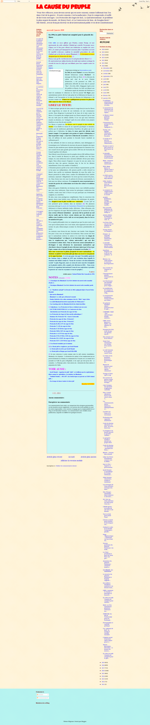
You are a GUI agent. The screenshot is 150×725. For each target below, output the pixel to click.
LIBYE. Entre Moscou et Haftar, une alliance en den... (107, 324)
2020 (103, 66)
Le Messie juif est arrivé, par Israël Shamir (62, 349)
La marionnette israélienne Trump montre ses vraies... (108, 298)
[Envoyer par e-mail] (53, 393)
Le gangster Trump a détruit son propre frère (107, 440)
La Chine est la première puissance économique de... (107, 359)
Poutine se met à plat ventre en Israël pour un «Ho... (108, 148)
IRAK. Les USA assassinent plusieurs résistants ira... (107, 608)
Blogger (84, 721)
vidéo (54, 43)
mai (104, 87)
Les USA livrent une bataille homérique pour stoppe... (108, 283)
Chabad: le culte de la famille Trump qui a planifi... (108, 529)
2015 (103, 673)
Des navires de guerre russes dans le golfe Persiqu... (108, 380)
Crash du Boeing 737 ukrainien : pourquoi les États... (108, 448)
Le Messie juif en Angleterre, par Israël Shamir (64, 346)
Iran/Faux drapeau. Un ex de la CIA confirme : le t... (107, 253)
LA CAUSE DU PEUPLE (63, 8)
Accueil (71, 457)
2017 (103, 668)
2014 (103, 676)
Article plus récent (54, 457)
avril (105, 90)
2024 (103, 55)
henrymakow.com (85, 70)
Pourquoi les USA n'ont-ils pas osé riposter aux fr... (108, 332)
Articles (40, 694)
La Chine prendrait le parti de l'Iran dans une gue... (108, 555)
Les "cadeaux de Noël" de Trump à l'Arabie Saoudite (108, 631)
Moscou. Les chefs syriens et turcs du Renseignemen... (108, 262)
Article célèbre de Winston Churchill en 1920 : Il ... (107, 217)
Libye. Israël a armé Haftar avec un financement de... (107, 184)
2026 (103, 49)
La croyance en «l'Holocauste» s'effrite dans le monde (108, 192)
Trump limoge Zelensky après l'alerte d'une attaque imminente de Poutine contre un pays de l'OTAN (39, 161)
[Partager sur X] (56, 393)
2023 (103, 57)
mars (105, 93)
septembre (106, 76)
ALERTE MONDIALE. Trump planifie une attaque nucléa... (107, 201)
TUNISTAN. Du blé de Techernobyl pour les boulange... (107, 617)
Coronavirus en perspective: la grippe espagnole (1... (108, 125)
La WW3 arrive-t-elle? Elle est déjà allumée (108, 177)
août (105, 79)
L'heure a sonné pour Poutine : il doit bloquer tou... (108, 522)
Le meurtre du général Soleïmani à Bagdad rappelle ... (107, 577)
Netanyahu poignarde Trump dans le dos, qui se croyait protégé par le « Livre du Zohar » (39, 141)
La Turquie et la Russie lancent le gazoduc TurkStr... (108, 433)
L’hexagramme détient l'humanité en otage (108, 276)
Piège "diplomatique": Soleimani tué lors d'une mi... (108, 537)
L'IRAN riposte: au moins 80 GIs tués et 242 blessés (108, 509)
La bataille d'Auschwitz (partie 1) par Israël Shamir (108, 245)
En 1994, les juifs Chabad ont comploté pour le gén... (108, 656)
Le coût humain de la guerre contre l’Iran (108, 351)
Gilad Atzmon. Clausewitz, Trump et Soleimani (107, 480)
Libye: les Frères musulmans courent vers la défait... (108, 459)
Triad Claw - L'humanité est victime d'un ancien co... (107, 344)
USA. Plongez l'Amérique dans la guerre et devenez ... (108, 494)
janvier (105, 98)
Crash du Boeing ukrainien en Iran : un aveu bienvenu (108, 426)
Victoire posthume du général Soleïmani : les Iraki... (108, 546)
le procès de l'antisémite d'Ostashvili (72, 206)
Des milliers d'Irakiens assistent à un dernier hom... (108, 585)
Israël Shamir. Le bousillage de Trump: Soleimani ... (108, 472)
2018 (103, 665)
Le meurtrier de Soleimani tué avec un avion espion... (108, 110)
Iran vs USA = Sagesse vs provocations (107, 465)
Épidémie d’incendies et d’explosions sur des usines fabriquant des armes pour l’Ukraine (39, 201)
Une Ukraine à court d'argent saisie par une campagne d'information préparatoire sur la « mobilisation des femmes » (39, 229)
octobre (105, 73)
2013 (103, 679)
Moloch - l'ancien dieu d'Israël (108, 453)
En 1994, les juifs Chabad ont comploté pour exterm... (108, 600)
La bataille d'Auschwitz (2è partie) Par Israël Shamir (108, 156)
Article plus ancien (88, 457)
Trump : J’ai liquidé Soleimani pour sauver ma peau (107, 133)
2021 (103, 63)
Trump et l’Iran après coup (108, 374)
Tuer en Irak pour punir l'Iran (107, 515)
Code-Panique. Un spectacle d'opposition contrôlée (107, 387)
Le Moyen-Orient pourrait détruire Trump (108, 117)
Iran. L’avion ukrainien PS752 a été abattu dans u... (107, 395)
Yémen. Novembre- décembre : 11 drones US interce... (108, 648)
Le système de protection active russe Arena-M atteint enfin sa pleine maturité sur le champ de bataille (39, 96)
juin (104, 84)
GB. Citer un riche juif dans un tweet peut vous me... (108, 502)
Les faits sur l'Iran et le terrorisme (107, 413)
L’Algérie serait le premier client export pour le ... (107, 640)
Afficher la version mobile (71, 461)
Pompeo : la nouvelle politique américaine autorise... (107, 237)
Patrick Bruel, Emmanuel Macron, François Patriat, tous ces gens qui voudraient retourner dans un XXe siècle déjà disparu (39, 72)
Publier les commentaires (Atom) (66, 466)
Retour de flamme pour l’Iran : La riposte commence (107, 368)
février (105, 95)
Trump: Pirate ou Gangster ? (108, 230)
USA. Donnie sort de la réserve (108, 337)
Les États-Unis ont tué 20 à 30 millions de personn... (108, 225)
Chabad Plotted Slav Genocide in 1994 (83, 274)
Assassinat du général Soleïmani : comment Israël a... (107, 564)
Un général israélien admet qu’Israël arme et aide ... (108, 306)
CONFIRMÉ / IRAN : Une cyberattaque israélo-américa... (108, 315)
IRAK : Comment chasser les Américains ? (108, 162)
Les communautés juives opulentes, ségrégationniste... (108, 405)
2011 (103, 684)
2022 (103, 60)
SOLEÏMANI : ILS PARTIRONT (108, 570)
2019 (103, 662)
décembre (106, 68)
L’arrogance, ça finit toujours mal (39, 214)
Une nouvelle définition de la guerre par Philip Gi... (108, 210)
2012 (103, 681)
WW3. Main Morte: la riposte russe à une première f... (108, 169)
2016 (103, 670)
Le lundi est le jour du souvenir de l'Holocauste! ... (108, 141)
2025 (103, 52)
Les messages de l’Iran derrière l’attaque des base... (108, 487)
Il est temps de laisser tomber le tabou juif (62, 381)
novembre (106, 71)
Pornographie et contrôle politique (108, 624)
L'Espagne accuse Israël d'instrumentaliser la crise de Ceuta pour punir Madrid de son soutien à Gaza (39, 182)
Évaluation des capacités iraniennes (107, 419)
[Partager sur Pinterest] (60, 393)
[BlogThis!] (55, 393)
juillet (105, 82)
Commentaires (43, 698)
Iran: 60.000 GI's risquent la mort (108, 269)
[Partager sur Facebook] (58, 393)
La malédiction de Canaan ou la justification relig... (108, 291)
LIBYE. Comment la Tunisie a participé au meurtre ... (108, 593)
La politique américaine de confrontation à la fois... (108, 103)
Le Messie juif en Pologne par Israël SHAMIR (63, 351)
